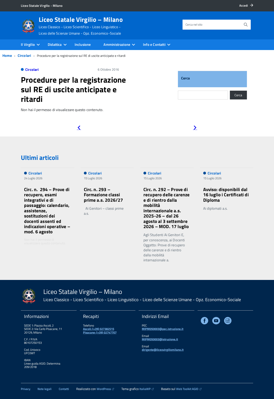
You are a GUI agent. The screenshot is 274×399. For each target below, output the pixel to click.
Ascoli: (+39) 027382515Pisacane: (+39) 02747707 (100, 331)
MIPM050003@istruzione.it (160, 339)
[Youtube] (216, 321)
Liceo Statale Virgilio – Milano (81, 25)
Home (7, 55)
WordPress (104, 389)
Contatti (64, 389)
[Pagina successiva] (195, 128)
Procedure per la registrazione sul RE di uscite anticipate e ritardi (73, 89)
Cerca (185, 78)
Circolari (24, 55)
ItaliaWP (145, 389)
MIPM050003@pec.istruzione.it (162, 329)
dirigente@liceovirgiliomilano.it (163, 349)
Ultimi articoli (40, 157)
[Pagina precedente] (79, 128)
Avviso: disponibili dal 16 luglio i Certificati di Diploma (226, 195)
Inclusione (83, 44)
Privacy (25, 389)
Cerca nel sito (194, 24)
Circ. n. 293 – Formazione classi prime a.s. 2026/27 (103, 195)
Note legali (45, 389)
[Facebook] (204, 321)
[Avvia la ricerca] (246, 25)
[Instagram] (227, 321)
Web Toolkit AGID (187, 389)
